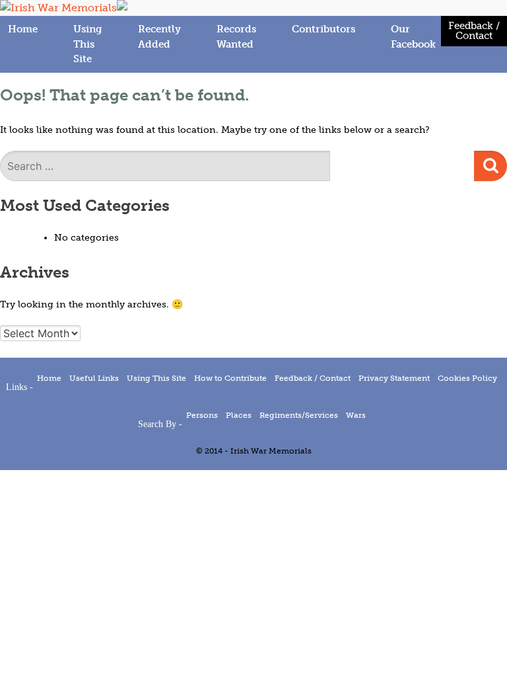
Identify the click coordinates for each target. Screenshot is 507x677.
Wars (356, 415)
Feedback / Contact (474, 31)
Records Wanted (236, 36)
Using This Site (87, 44)
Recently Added (159, 36)
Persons (202, 415)
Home (23, 29)
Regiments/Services (298, 415)
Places (239, 415)
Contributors (323, 29)
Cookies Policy (467, 378)
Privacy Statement (394, 378)
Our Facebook (413, 36)
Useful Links (94, 378)
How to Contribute (230, 378)
